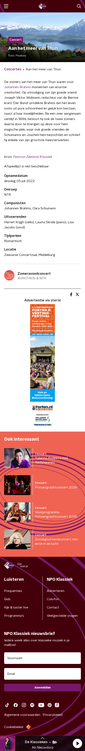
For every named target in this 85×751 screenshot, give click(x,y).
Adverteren (55, 591)
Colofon (53, 599)
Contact (53, 607)
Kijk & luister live (16, 607)
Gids (7, 599)
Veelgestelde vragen (62, 615)
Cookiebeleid (13, 727)
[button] (77, 743)
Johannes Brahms (17, 87)
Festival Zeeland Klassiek (32, 156)
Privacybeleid (53, 714)
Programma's (14, 615)
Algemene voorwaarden (22, 714)
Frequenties (13, 591)
